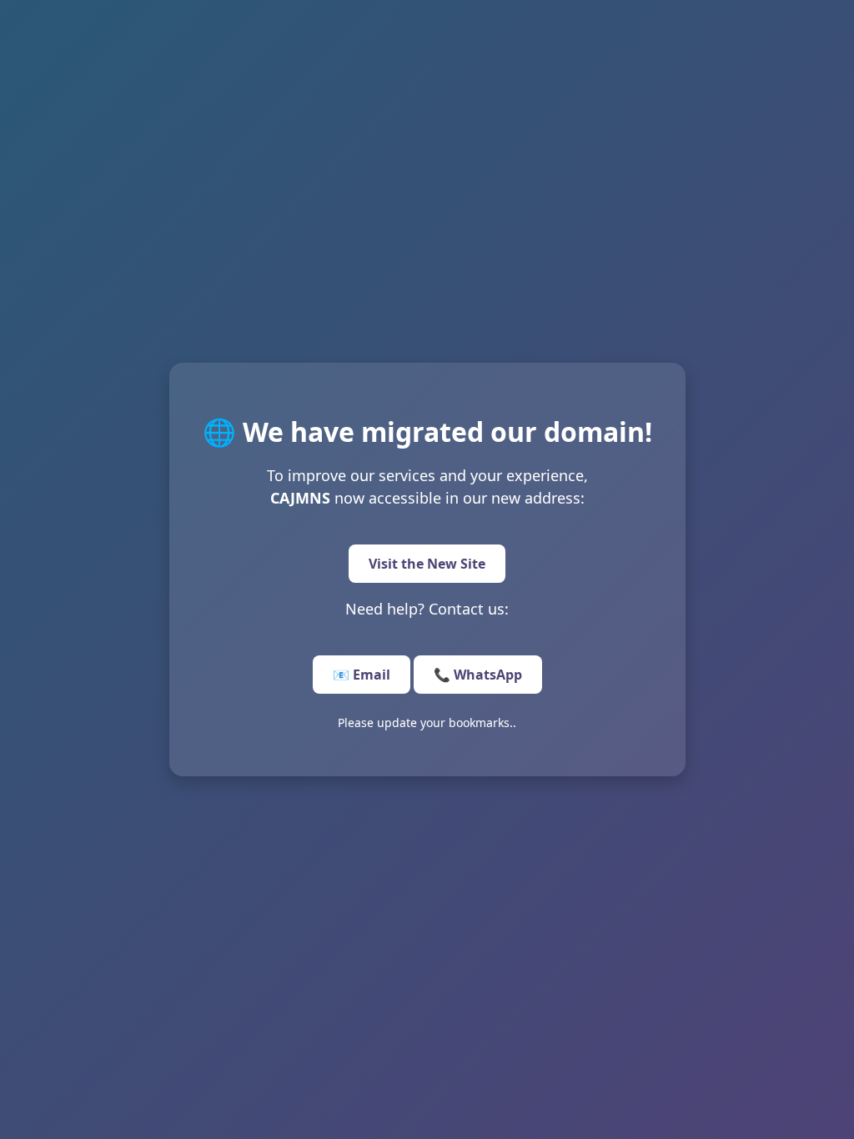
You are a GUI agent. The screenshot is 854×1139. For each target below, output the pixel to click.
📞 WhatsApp (478, 674)
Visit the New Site (427, 563)
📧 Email (361, 674)
